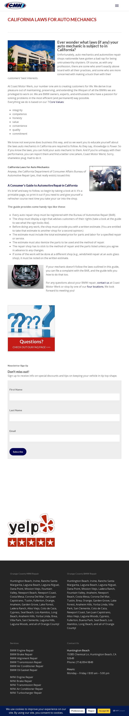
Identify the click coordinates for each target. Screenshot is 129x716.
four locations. (95, 286)
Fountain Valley (76, 592)
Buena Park (86, 620)
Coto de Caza (48, 608)
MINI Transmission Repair (25, 685)
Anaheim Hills (27, 616)
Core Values (57, 102)
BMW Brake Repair (21, 654)
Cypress (15, 612)
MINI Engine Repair (21, 677)
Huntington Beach (21, 581)
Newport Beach (27, 592)
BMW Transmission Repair (26, 662)
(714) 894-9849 (84, 662)
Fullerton (38, 600)
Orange (49, 600)
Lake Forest (46, 604)
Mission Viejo (32, 588)
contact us (103, 282)
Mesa (20, 596)
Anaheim (15, 604)
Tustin (28, 600)
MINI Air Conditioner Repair (26, 689)
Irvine (36, 581)
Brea (54, 616)
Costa (13, 596)
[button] (120, 5)
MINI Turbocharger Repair (26, 693)
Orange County (50, 624)
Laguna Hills (47, 620)
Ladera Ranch (18, 608)
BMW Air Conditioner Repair (26, 666)
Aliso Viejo (33, 608)
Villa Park (15, 620)
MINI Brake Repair (21, 681)
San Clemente (30, 620)
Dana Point (16, 588)
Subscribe (18, 451)
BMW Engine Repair (22, 650)
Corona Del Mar (34, 596)
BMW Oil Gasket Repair (23, 670)
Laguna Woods (19, 624)
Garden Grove (30, 604)
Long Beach (86, 624)
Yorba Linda (43, 616)
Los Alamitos (42, 612)
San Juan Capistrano (98, 612)
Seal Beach (27, 612)
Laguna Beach (31, 585)
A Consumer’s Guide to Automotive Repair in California (43, 185)
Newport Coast (47, 592)
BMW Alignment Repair (24, 658)
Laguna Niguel (50, 585)
